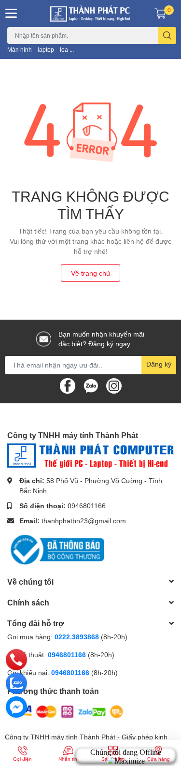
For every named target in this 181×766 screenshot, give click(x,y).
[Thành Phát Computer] (90, 13)
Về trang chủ (90, 273)
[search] (167, 35)
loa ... (67, 49)
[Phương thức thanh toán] (66, 711)
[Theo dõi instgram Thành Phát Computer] (114, 385)
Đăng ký (158, 364)
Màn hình (19, 49)
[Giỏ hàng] (160, 13)
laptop (46, 49)
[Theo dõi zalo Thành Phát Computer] (90, 385)
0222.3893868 (77, 637)
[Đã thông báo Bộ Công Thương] (55, 549)
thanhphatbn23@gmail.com (84, 520)
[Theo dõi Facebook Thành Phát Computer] (67, 385)
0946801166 (87, 505)
